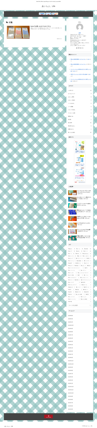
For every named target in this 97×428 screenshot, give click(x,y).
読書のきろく (79, 129)
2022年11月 (70, 360)
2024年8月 (70, 331)
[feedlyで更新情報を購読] (81, 48)
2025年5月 (70, 318)
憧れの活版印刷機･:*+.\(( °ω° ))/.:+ (78, 59)
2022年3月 (70, 376)
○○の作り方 (79, 90)
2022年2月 (70, 380)
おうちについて (79, 93)
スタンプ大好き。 (79, 109)
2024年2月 (70, 344)
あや (80, 32)
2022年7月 (70, 373)
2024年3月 (70, 341)
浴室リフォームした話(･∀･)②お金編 (79, 74)
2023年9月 (70, 351)
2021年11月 (70, 389)
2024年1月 (70, 347)
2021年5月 (70, 409)
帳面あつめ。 (79, 116)
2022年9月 (70, 367)
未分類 (79, 119)
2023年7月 (70, 354)
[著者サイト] (77, 48)
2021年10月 (70, 393)
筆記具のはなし (79, 125)
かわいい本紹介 (79, 100)
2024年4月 (70, 338)
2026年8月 (70, 315)
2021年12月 (70, 386)
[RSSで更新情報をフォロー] (83, 48)
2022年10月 (70, 364)
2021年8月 (70, 399)
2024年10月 (70, 325)
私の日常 (79, 122)
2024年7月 (70, 335)
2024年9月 (70, 328)
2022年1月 (70, 383)
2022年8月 (70, 370)
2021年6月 (70, 406)
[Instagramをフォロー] (79, 48)
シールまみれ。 (79, 103)
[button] (90, 305)
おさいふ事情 (79, 96)
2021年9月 (70, 396)
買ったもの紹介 (79, 132)
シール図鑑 (79, 106)
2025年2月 (70, 322)
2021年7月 (70, 402)
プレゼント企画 (79, 113)
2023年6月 (70, 357)
